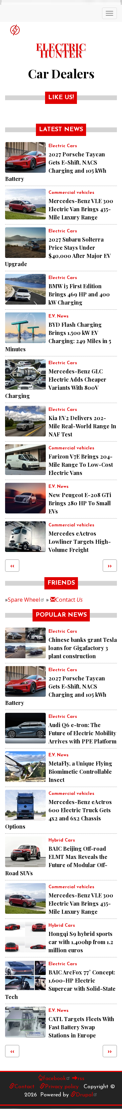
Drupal (84, 1095)
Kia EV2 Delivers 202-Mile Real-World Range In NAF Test (82, 426)
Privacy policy (62, 1087)
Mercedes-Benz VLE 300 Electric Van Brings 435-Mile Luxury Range (80, 209)
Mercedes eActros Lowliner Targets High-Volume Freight (79, 541)
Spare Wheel (24, 599)
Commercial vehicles (71, 192)
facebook (54, 1078)
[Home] (15, 30)
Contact (69, 599)
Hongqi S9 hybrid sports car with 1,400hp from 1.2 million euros (80, 942)
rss (81, 1078)
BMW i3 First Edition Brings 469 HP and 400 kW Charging (79, 294)
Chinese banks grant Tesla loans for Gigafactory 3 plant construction (82, 648)
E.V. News (58, 316)
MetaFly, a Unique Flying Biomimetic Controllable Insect (80, 771)
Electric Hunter (61, 47)
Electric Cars (62, 146)
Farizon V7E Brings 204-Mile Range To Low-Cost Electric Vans (80, 464)
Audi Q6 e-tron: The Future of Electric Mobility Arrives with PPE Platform (82, 733)
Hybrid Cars (61, 840)
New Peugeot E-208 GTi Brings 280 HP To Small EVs (79, 503)
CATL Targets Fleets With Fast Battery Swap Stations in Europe (81, 1027)
